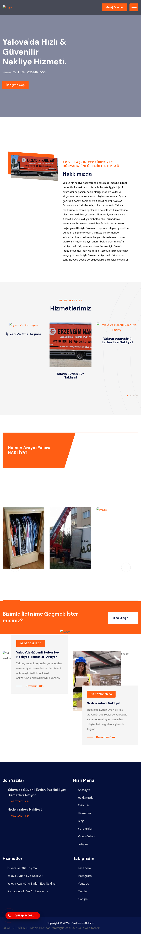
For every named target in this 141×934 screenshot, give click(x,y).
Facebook (84, 868)
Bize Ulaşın (121, 618)
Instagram (85, 875)
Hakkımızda (85, 797)
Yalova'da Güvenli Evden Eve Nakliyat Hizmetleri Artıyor (37, 654)
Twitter (83, 891)
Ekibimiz (83, 805)
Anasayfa (84, 789)
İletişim (83, 844)
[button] (127, 395)
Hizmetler (84, 813)
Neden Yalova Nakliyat (104, 703)
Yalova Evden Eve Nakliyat (70, 376)
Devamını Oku (35, 686)
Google (83, 899)
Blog (81, 820)
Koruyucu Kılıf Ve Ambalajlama (27, 891)
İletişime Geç (15, 85)
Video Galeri (86, 836)
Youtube (83, 883)
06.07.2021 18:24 (30, 643)
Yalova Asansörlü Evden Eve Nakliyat (117, 340)
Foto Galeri (85, 828)
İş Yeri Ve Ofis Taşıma (23, 334)
